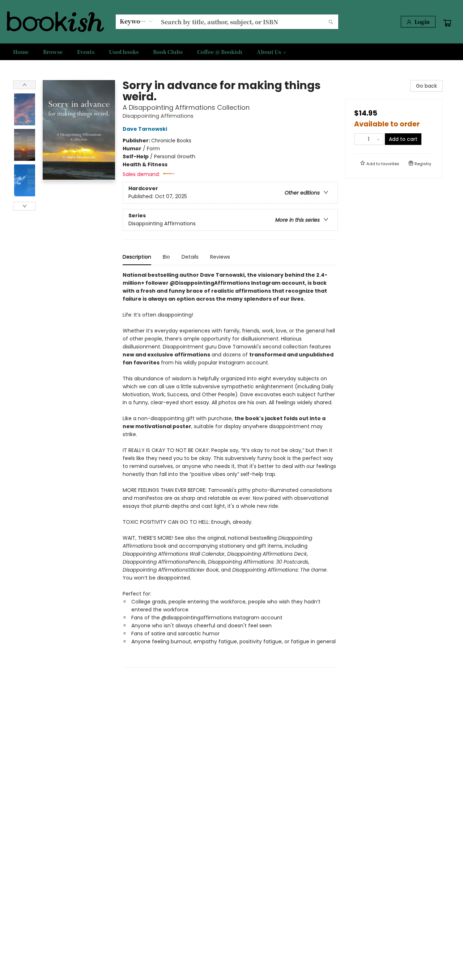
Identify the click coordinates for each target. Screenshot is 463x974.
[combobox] (136, 21)
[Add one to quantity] (378, 139)
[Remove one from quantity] (359, 139)
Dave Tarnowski (145, 129)
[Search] (331, 21)
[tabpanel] (230, 469)
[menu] (231, 51)
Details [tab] (190, 256)
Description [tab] (137, 256)
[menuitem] (21, 51)
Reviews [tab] (220, 256)
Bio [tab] (166, 256)
